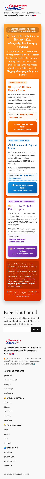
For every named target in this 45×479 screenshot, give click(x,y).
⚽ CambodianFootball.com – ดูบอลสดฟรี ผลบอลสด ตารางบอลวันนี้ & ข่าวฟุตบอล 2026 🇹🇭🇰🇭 (22, 351)
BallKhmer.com (15, 178)
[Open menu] (5, 20)
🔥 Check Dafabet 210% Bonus (22, 126)
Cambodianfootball (22, 474)
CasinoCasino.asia (16, 242)
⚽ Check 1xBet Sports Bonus (22, 187)
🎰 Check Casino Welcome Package (22, 251)
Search (36, 329)
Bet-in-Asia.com (15, 117)
